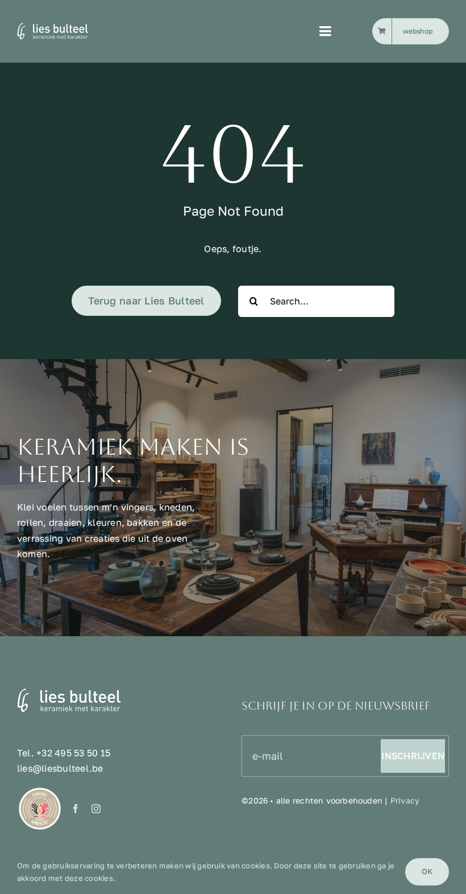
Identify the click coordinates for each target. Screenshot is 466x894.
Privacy (404, 800)
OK (427, 871)
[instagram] (96, 808)
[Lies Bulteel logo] (67, 26)
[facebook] (75, 808)
